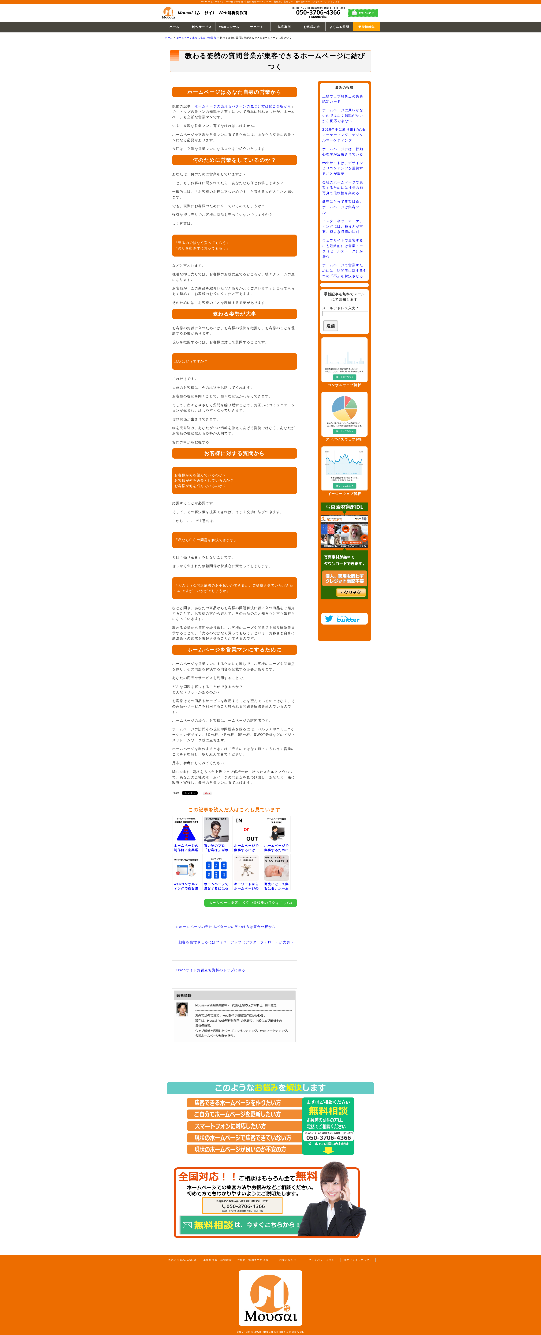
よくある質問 (339, 27)
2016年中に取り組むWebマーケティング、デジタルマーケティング (343, 135)
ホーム (174, 27)
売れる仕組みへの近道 (182, 1260)
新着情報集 (366, 27)
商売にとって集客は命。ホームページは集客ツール (342, 207)
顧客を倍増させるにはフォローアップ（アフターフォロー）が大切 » (236, 942)
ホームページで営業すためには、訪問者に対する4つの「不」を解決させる (343, 270)
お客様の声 (312, 27)
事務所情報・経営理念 (217, 1260)
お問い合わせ (287, 1260)
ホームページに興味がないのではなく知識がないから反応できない (342, 115)
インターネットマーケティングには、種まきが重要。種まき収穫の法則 (342, 226)
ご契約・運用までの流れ (253, 1260)
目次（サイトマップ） (358, 1260)
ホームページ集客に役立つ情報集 (196, 37)
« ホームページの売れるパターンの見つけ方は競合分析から (226, 927)
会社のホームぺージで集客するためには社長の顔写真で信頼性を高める (342, 188)
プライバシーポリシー (323, 1260)
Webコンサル (229, 27)
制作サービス (202, 27)
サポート (256, 27)
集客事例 (284, 27)
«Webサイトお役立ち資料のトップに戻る (210, 970)
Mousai (268, 1331)
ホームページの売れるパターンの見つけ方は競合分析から (243, 106)
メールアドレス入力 (340, 308)
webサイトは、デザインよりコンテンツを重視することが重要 (342, 168)
